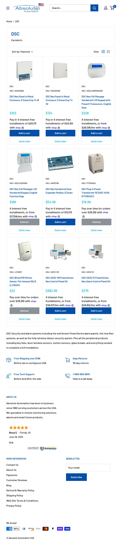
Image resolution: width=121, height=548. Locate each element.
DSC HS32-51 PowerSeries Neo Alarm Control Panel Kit (96, 279)
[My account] (105, 8)
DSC (11, 86)
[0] (112, 8)
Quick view (24, 141)
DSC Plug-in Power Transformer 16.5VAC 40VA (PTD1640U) (95, 193)
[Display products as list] (108, 51)
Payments (11, 474)
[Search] (94, 7)
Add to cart (24, 133)
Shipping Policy (14, 495)
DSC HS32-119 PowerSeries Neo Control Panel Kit (59, 279)
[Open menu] (7, 8)
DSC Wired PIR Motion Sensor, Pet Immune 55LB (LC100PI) (23, 281)
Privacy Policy (13, 505)
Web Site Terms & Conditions (22, 500)
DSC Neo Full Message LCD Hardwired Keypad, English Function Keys (23, 193)
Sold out (24, 222)
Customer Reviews (16, 480)
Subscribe (76, 477)
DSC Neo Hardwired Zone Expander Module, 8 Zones (59, 191)
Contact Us (12, 464)
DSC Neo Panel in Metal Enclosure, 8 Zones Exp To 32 (59, 100)
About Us (11, 469)
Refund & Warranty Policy (20, 490)
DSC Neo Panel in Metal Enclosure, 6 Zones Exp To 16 (24, 98)
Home (9, 21)
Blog (8, 485)
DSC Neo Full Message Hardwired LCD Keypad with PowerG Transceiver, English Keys (96, 102)
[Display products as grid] (103, 51)
